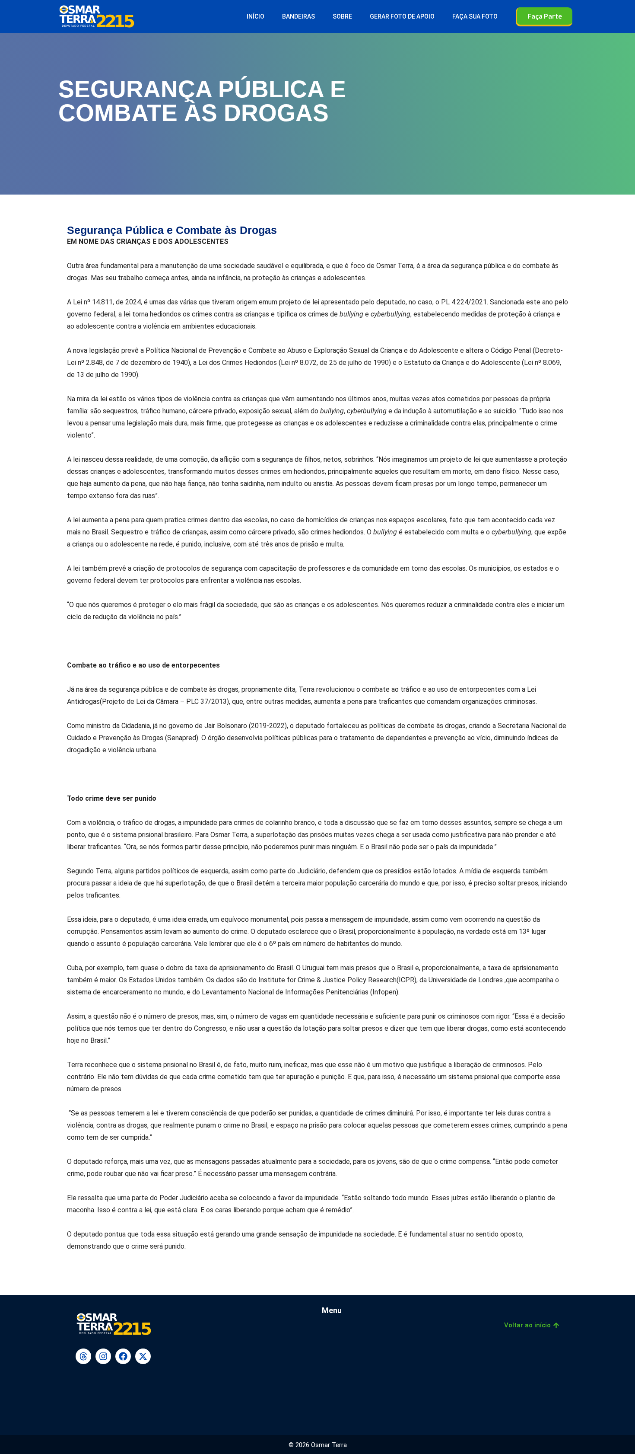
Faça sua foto (475, 16)
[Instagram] (103, 1356)
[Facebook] (123, 1356)
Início (255, 16)
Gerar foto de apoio (402, 16)
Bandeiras (298, 16)
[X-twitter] (143, 1356)
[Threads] (83, 1356)
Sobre (342, 16)
